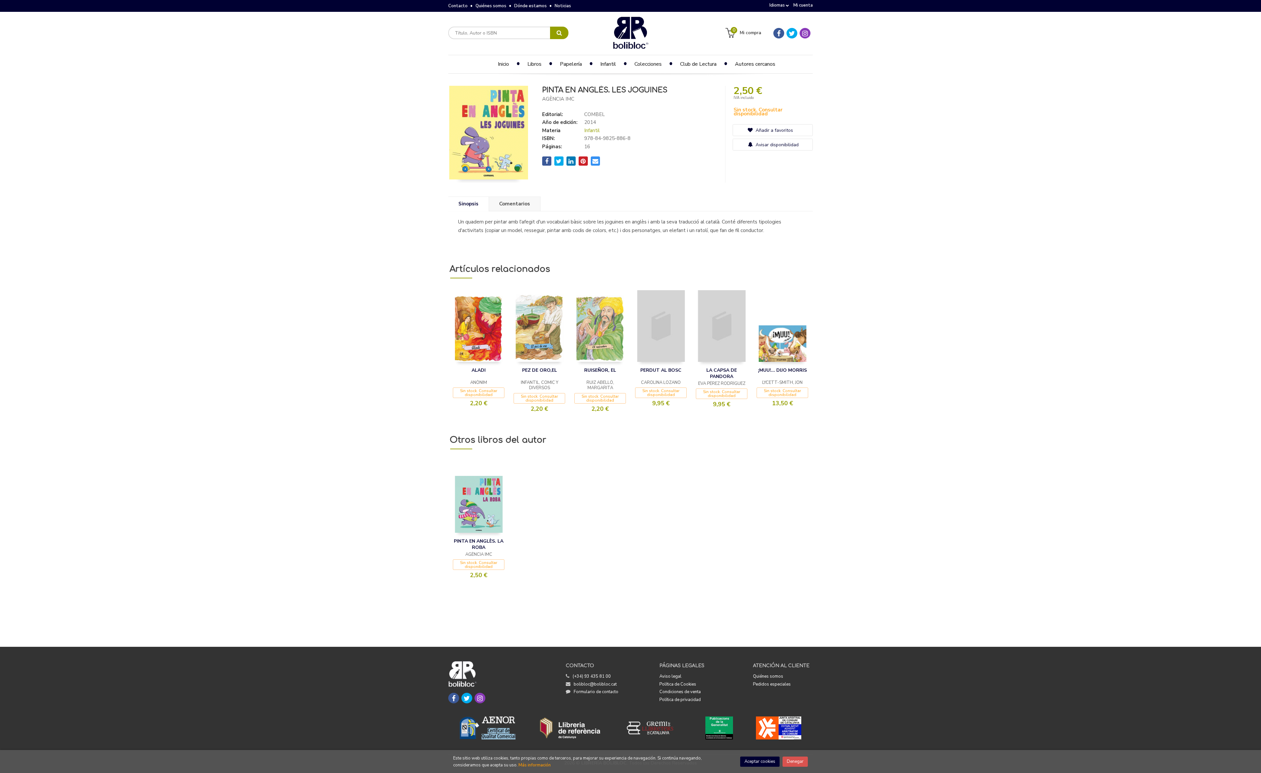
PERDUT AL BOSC (660, 370)
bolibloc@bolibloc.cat (595, 684)
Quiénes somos (491, 6)
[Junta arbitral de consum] (779, 727)
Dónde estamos (530, 6)
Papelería (571, 64)
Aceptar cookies (759, 761)
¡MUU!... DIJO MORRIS (782, 370)
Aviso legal (670, 676)
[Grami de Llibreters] (653, 727)
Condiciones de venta (680, 692)
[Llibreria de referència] (570, 727)
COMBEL (594, 114)
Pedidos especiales (772, 684)
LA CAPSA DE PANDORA (721, 373)
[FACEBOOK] (778, 33)
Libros (534, 64)
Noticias (563, 6)
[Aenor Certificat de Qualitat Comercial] (488, 727)
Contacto (458, 6)
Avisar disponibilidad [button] (776, 145)
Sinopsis (468, 203)
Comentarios (514, 203)
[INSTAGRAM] (805, 33)
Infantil (592, 130)
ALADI (479, 370)
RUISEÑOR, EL (600, 370)
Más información (535, 765)
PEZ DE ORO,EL (539, 370)
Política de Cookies (677, 684)
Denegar (795, 761)
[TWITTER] (791, 33)
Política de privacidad (680, 700)
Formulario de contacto (596, 692)
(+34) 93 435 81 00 (592, 676)
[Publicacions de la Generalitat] (719, 727)
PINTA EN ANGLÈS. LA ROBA (478, 544)
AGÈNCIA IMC (558, 99)
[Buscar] (559, 33)
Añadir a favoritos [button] (773, 130)
